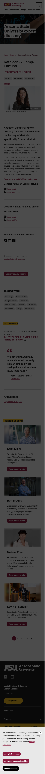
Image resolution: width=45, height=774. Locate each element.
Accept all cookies (11, 754)
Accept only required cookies (16, 761)
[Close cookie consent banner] (40, 732)
